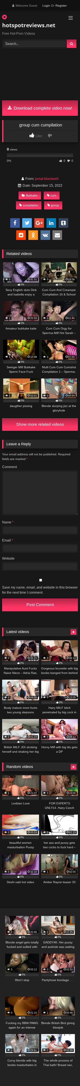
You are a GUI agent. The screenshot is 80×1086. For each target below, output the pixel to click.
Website (8, 558)
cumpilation (30, 205)
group (55, 205)
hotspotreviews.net (28, 25)
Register (61, 5)
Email (7, 540)
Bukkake (32, 195)
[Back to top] (66, 1073)
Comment (9, 467)
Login (46, 5)
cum (53, 195)
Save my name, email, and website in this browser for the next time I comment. (40, 590)
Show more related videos (40, 424)
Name (7, 522)
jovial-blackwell (46, 179)
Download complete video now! (42, 108)
